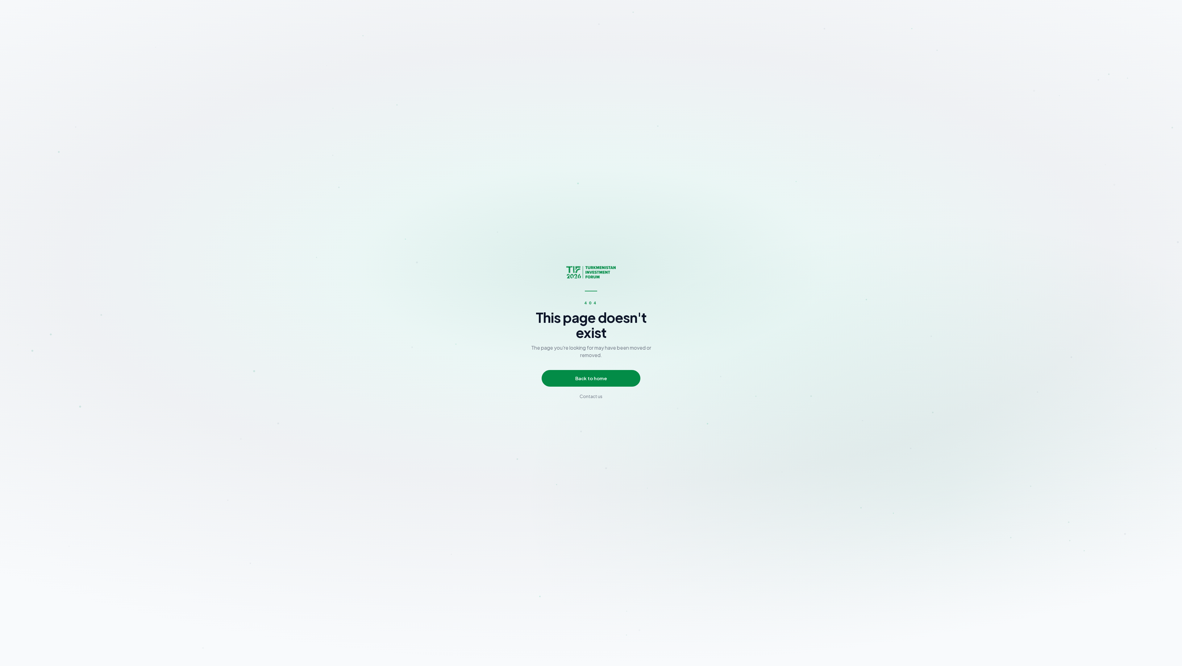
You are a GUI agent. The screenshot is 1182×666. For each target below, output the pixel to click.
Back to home (591, 378)
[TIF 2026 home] (590, 272)
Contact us (591, 396)
